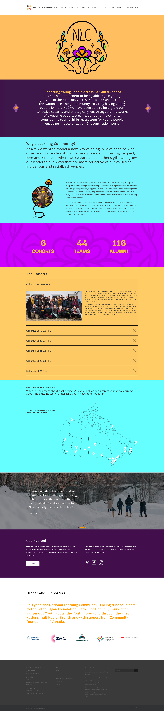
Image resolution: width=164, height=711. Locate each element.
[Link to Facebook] (136, 708)
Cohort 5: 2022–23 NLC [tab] (38, 360)
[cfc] (105, 639)
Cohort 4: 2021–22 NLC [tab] (38, 350)
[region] (82, 307)
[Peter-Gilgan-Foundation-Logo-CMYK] (34, 638)
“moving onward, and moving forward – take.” (96, 677)
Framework (59, 673)
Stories (58, 684)
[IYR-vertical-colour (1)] (82, 637)
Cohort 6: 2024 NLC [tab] (36, 370)
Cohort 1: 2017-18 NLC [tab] (38, 284)
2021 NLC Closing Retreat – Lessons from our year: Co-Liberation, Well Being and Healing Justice (96, 694)
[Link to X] (132, 708)
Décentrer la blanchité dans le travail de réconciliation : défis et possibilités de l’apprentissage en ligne (94, 682)
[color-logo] (40, 7)
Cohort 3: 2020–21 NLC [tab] (38, 340)
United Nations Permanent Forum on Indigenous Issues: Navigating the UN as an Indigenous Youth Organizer (96, 672)
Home (57, 667)
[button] (2, 500)
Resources (59, 676)
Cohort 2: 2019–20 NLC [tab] (38, 330)
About (57, 670)
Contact (58, 687)
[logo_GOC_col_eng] (129, 637)
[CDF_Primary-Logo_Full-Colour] (58, 638)
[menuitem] (56, 7)
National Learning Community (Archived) (64, 680)
